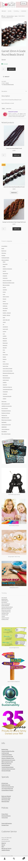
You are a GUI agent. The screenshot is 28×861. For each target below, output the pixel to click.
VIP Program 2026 (6, 799)
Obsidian (5, 347)
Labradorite (5, 326)
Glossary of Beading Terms (8, 758)
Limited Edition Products (7, 790)
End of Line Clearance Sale (8, 786)
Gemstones (4, 401)
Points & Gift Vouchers (7, 823)
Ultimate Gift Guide (6, 770)
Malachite (5, 338)
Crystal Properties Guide (7, 756)
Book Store (4, 250)
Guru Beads (5, 308)
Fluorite (4, 299)
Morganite (5, 345)
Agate (4, 262)
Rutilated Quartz (6, 377)
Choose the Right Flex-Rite (8, 751)
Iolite (4, 317)
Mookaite (5, 340)
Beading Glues (5, 599)
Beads (3, 248)
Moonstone (5, 343)
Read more (14, 192)
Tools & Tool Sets (5, 617)
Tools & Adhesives (5, 429)
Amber (4, 266)
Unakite (4, 398)
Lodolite (4, 336)
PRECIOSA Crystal (5, 417)
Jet (3, 324)
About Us (4, 843)
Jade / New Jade (6, 319)
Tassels (3, 616)
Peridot (4, 357)
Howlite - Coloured (7, 312)
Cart (21, 857)
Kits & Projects (5, 408)
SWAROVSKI (4, 427)
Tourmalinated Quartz (7, 389)
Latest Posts (8, 108)
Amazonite (5, 264)
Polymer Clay (4, 415)
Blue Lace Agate (6, 285)
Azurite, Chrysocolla (7, 280)
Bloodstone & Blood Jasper (8, 282)
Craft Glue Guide (5, 753)
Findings (3, 255)
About (3, 108)
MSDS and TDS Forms (6, 763)
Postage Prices (5, 825)
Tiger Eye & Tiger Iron (7, 387)
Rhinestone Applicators (7, 608)
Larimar (4, 331)
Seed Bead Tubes (5, 613)
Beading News (5, 749)
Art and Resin (4, 246)
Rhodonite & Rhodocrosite (8, 373)
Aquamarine (5, 273)
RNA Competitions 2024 (7, 761)
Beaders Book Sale (6, 785)
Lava (4, 333)
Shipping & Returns (6, 815)
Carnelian (5, 289)
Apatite (4, 271)
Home (4, 16)
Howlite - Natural (6, 315)
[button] (24, 23)
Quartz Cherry (6, 363)
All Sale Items (5, 783)
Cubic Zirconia (6, 296)
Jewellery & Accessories (7, 406)
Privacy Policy (5, 814)
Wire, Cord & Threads (6, 434)
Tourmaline (5, 391)
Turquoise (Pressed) (7, 396)
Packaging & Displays (6, 410)
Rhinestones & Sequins (6, 420)
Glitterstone (5, 303)
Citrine (4, 292)
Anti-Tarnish (4, 597)
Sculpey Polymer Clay (6, 611)
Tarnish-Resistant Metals (7, 767)
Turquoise (5, 394)
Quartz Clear (5, 366)
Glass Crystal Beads (6, 604)
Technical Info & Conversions (8, 769)
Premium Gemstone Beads (7, 607)
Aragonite (5, 275)
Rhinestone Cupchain (6, 610)
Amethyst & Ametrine (7, 268)
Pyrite (4, 361)
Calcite (4, 287)
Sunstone (5, 384)
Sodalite (4, 382)
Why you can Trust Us (6, 848)
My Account (4, 858)
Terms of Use (5, 817)
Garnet (16, 16)
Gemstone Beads (10, 16)
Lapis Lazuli (5, 329)
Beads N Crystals (13, 111)
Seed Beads (4, 422)
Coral (4, 294)
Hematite (5, 310)
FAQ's (3, 846)
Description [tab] (4, 91)
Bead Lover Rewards (6, 796)
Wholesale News (5, 801)
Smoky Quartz (6, 380)
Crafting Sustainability (7, 754)
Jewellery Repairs (6, 850)
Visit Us (3, 845)
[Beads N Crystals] (5, 114)
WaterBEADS (4, 431)
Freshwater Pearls (5, 257)
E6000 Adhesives (5, 600)
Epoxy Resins (4, 602)
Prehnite (4, 359)
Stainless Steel (5, 614)
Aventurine (5, 278)
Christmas (4, 253)
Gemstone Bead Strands (8, 84)
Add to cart (11, 69)
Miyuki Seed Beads (5, 605)
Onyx (4, 350)
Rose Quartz (5, 375)
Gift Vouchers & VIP (6, 403)
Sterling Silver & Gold (6, 424)
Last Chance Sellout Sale (7, 788)
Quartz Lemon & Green (7, 370)
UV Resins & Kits (5, 619)
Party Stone (5, 354)
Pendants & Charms (6, 413)
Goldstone (5, 306)
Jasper (4, 322)
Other (4, 352)
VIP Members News (6, 798)
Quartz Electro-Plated (7, 368)
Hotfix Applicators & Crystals (8, 760)
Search (14, 858)
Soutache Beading (6, 765)
